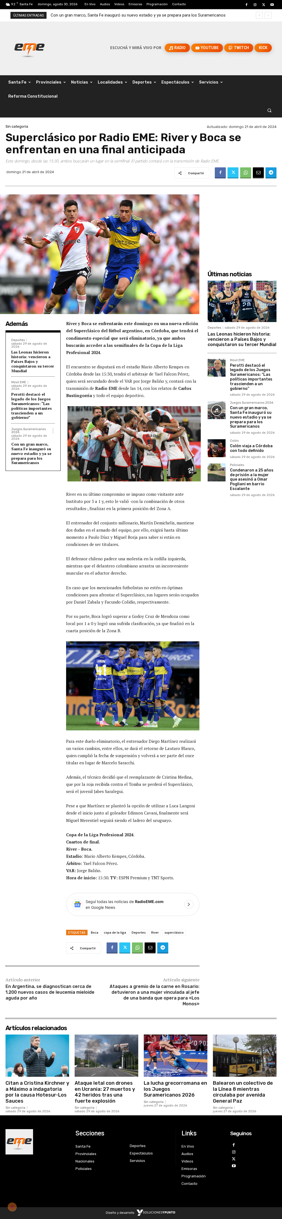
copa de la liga (115, 932)
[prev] (259, 15)
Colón (234, 441)
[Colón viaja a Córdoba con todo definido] (217, 448)
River (155, 932)
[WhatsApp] (245, 172)
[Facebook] (246, 5)
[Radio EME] (29, 48)
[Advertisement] (245, 223)
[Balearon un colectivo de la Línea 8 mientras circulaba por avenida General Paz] (244, 1055)
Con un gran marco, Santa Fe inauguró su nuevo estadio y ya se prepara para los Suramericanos (31, 453)
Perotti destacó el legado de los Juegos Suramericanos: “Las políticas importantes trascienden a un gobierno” (31, 406)
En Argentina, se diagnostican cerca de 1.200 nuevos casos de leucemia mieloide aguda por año (50, 992)
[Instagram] (255, 5)
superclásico (174, 932)
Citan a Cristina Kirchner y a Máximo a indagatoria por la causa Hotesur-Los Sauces (37, 1092)
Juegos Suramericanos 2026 (28, 431)
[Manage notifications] (12, 1206)
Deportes (18, 340)
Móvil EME (18, 382)
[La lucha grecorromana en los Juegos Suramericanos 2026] (175, 1055)
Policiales (237, 465)
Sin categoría (17, 126)
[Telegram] (270, 172)
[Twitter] (263, 5)
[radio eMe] (36, 1141)
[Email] (258, 172)
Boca (94, 932)
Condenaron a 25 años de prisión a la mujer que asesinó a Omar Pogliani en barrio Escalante (251, 479)
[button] (269, 110)
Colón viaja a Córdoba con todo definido (87, 15)
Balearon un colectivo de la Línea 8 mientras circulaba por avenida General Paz (243, 1092)
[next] (268, 15)
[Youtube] (272, 5)
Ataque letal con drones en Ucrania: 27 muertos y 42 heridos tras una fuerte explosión (105, 1092)
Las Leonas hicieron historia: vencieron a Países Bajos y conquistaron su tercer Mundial (32, 361)
